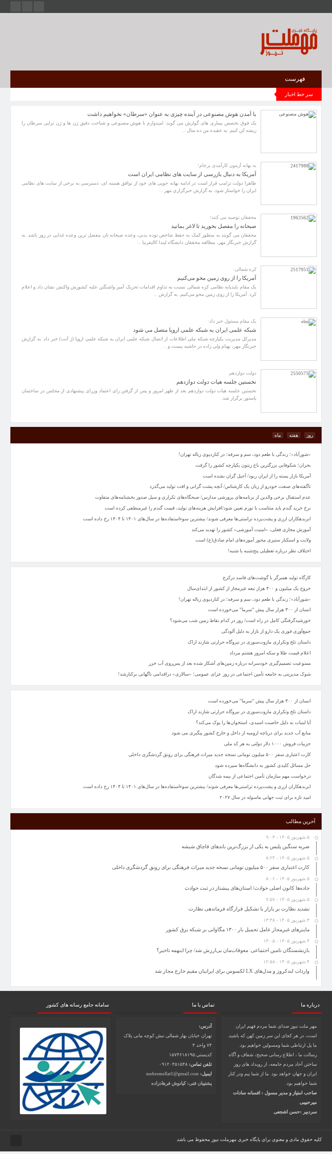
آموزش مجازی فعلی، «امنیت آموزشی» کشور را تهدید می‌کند (251, 529)
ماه (278, 435)
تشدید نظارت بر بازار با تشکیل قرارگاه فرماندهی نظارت (249, 909)
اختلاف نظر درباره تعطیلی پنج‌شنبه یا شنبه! (269, 550)
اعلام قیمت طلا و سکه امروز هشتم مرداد (270, 652)
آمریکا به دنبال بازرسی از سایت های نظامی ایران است (192, 174)
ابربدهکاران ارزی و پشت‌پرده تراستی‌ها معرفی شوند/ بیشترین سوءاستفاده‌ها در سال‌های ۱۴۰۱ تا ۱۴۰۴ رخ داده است (197, 786)
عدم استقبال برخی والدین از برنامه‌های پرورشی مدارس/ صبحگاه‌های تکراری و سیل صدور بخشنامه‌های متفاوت (203, 497)
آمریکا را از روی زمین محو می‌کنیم (216, 278)
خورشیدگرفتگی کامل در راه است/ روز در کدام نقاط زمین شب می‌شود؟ (240, 620)
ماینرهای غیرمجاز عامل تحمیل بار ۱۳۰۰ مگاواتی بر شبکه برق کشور (238, 929)
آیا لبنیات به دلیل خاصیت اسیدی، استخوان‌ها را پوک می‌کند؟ (253, 722)
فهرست (296, 79)
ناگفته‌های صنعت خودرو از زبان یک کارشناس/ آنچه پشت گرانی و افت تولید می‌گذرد (230, 486)
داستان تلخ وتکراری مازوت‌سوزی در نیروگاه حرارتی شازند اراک (249, 711)
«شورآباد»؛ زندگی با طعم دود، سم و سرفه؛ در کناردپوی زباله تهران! (245, 599)
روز (309, 435)
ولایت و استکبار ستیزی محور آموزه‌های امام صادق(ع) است (253, 539)
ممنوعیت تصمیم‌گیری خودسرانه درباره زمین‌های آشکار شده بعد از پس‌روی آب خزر (230, 663)
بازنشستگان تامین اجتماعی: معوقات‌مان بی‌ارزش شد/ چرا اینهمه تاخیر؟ (233, 950)
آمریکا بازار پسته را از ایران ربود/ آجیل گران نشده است (257, 475)
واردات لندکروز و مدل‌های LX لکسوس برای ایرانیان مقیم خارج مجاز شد (232, 971)
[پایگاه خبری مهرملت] (258, 40)
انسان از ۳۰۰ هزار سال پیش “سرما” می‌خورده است (259, 700)
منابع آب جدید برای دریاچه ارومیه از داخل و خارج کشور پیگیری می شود (241, 732)
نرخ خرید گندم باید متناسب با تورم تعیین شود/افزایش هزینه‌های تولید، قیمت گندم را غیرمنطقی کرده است (208, 507)
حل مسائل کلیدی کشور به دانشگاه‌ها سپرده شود (263, 765)
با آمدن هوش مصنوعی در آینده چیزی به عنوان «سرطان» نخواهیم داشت (171, 114)
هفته (293, 435)
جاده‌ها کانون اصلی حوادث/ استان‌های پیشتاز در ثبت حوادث (247, 888)
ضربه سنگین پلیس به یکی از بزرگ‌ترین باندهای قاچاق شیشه (246, 846)
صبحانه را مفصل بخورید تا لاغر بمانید (213, 226)
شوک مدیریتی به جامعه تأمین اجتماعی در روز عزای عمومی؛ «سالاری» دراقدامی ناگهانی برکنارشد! (214, 673)
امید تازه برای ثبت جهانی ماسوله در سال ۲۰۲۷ (265, 797)
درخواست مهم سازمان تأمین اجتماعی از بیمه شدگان (259, 776)
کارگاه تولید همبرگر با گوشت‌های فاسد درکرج (267, 577)
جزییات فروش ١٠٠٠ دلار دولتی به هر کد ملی (267, 743)
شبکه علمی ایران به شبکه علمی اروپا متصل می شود (194, 330)
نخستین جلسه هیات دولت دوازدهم (216, 381)
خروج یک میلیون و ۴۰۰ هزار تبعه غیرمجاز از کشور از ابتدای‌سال (249, 588)
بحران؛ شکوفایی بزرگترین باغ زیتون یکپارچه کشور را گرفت (253, 465)
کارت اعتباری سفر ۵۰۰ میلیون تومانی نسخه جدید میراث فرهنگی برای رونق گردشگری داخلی (219, 754)
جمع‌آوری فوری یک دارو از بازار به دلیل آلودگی (266, 631)
